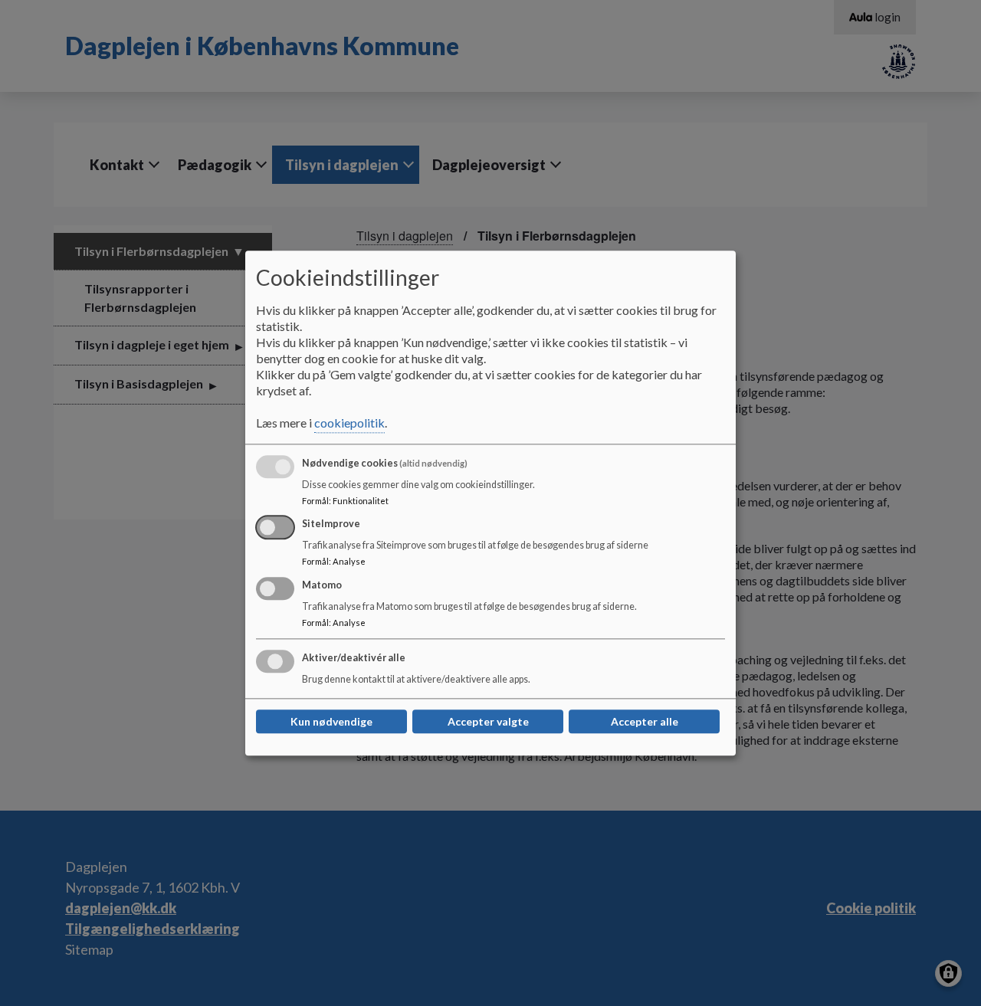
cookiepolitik (349, 422)
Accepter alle (644, 721)
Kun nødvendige (331, 721)
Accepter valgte (488, 721)
